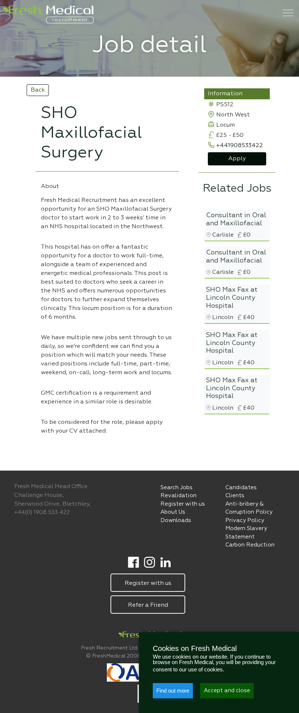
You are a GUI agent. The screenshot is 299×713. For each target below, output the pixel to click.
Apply (237, 159)
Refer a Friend (148, 605)
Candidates (241, 487)
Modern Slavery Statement (246, 533)
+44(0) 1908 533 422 (42, 512)
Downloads (175, 520)
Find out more (172, 690)
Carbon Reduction (250, 545)
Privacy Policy (244, 520)
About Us (172, 512)
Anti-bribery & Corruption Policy (248, 508)
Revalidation (178, 495)
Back (38, 90)
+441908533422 (239, 146)
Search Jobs (176, 487)
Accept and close (227, 690)
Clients (234, 495)
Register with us (182, 504)
